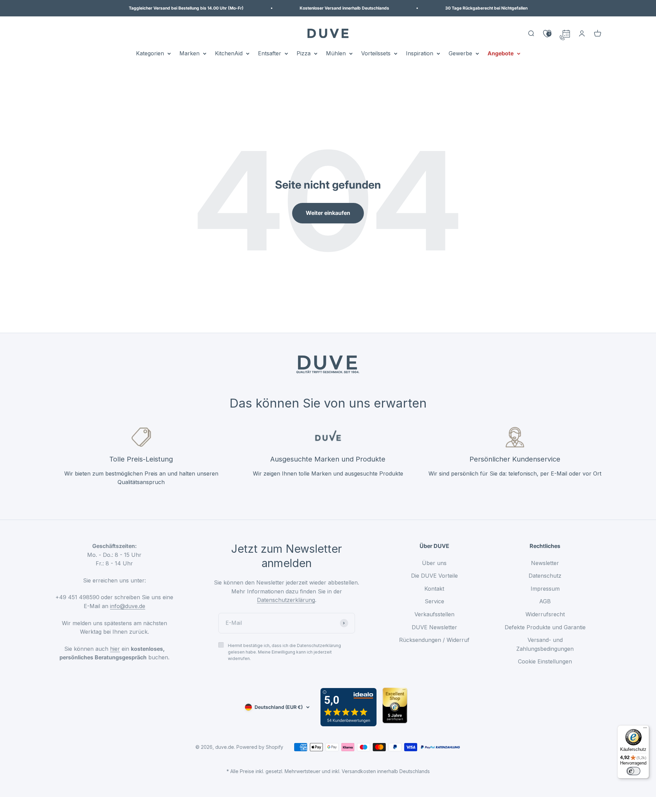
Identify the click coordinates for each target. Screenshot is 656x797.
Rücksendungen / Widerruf (434, 639)
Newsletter (545, 563)
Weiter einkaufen (328, 212)
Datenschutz (545, 575)
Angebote (501, 53)
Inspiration (419, 53)
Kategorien (150, 53)
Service (434, 601)
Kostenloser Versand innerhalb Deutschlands (344, 8)
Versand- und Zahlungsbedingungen (545, 644)
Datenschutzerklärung (286, 599)
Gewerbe (460, 53)
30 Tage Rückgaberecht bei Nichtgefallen (486, 8)
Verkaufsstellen (434, 614)
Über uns (434, 563)
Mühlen (336, 53)
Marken (189, 53)
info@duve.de (127, 606)
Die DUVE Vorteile (434, 575)
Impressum (545, 588)
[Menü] (645, 729)
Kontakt (434, 588)
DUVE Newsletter (434, 627)
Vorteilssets (376, 53)
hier (115, 648)
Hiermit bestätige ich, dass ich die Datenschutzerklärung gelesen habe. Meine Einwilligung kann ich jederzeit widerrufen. (284, 652)
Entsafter (269, 53)
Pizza (304, 53)
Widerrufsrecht (545, 614)
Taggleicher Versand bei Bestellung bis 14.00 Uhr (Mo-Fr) (186, 8)
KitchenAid (229, 53)
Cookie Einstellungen (545, 661)
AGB (545, 601)
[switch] (633, 771)
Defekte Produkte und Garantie (545, 627)
